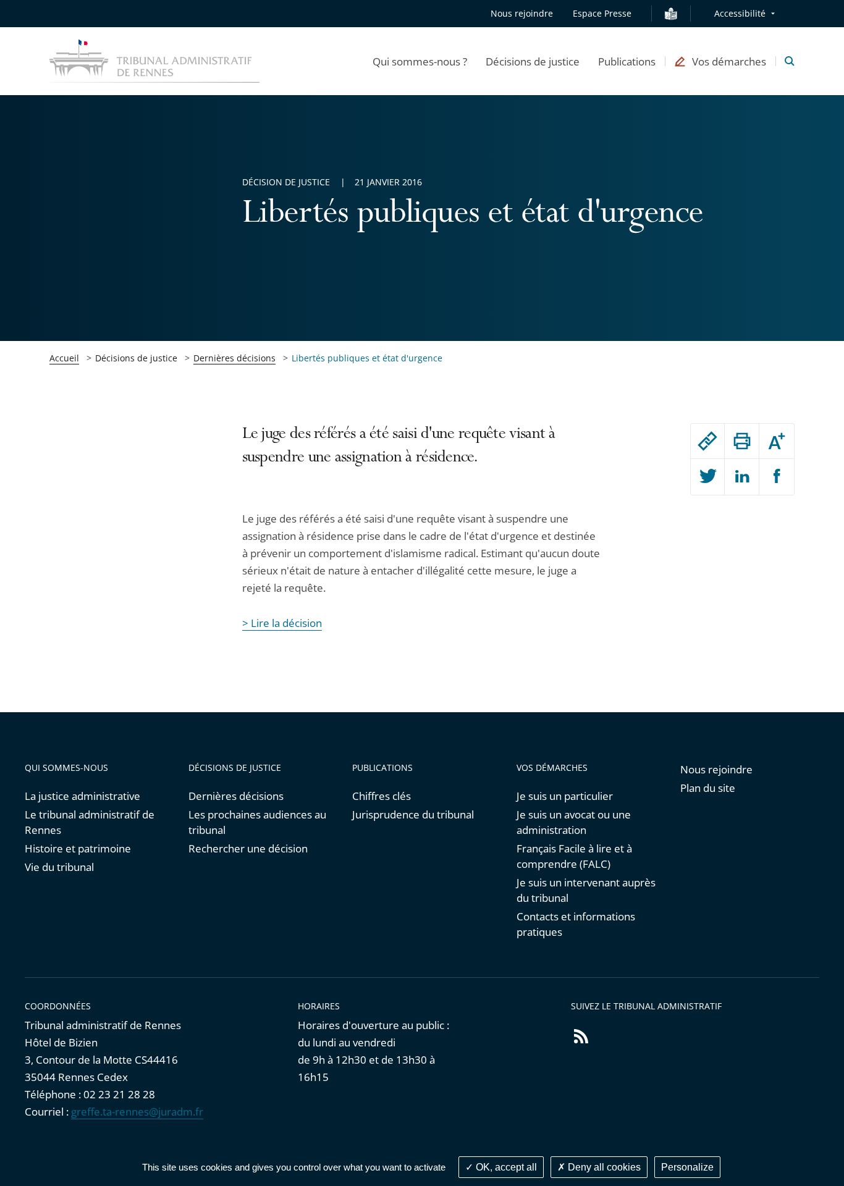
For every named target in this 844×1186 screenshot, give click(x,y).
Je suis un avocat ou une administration (574, 822)
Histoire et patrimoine (78, 848)
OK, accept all (505, 1167)
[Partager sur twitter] (708, 477)
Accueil (64, 358)
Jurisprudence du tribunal (413, 814)
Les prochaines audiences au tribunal (257, 822)
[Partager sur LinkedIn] (742, 477)
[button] (420, 61)
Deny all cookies (603, 1167)
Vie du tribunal (59, 867)
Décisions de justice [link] (136, 358)
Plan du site (707, 788)
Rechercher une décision (248, 848)
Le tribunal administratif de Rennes (89, 822)
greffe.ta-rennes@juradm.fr (137, 1111)
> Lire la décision (282, 623)
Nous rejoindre (522, 13)
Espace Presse (602, 13)
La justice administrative (82, 796)
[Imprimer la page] (742, 441)
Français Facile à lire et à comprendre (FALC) (574, 856)
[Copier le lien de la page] (708, 441)
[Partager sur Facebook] (776, 477)
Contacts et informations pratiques (576, 924)
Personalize (687, 1167)
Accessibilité (740, 13)
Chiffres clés (381, 796)
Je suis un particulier (565, 796)
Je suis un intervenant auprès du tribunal (586, 890)
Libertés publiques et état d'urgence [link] (367, 358)
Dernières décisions (234, 358)
